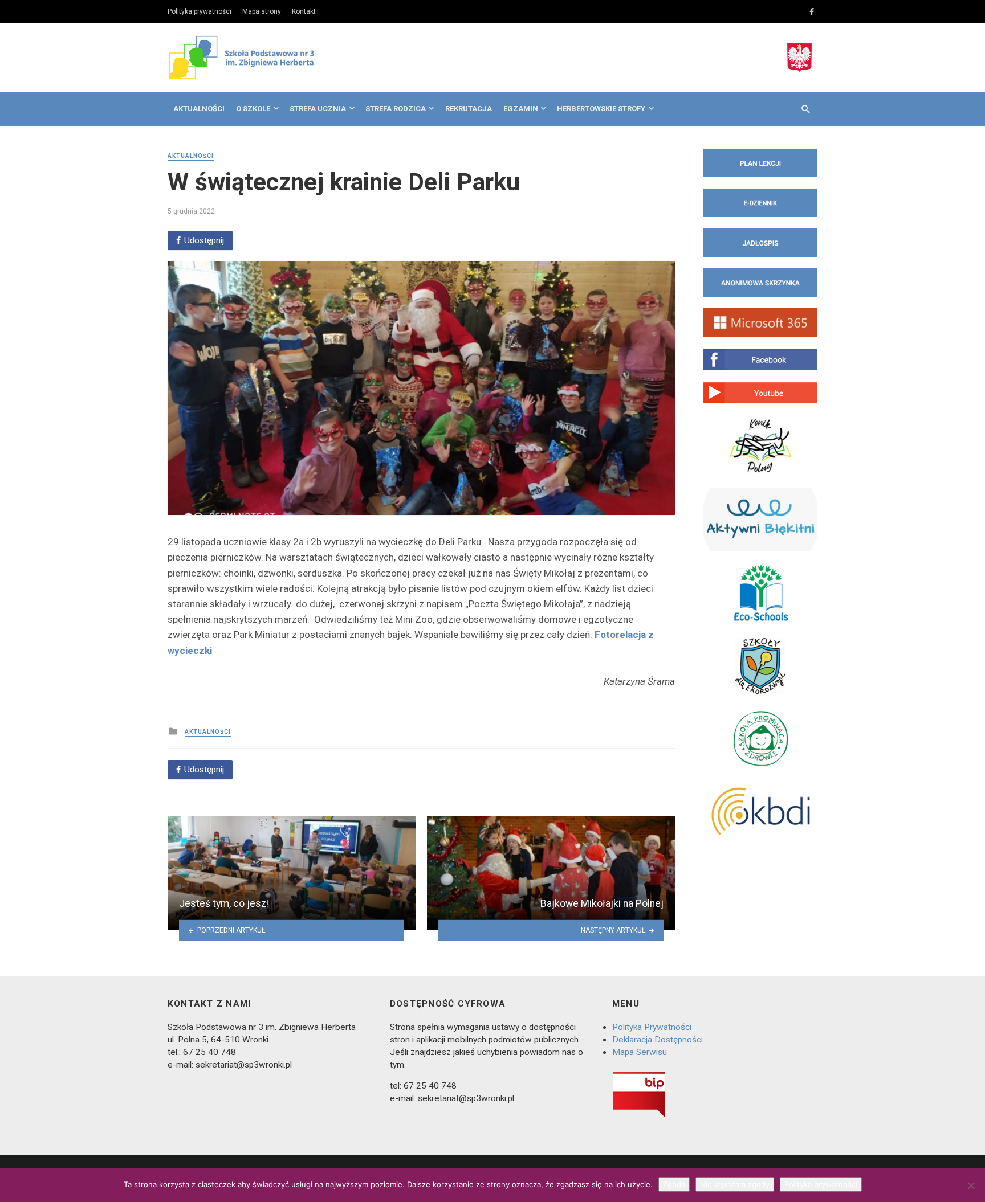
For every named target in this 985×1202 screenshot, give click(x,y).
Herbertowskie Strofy (601, 108)
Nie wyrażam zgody (735, 1184)
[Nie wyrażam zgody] (970, 1185)
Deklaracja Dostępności (657, 1040)
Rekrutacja (468, 108)
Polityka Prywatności (651, 1027)
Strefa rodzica (395, 108)
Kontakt (304, 11)
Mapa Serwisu (639, 1052)
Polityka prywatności (199, 11)
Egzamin (520, 108)
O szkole (253, 108)
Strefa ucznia (318, 108)
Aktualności (199, 108)
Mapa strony (261, 11)
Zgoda (674, 1184)
